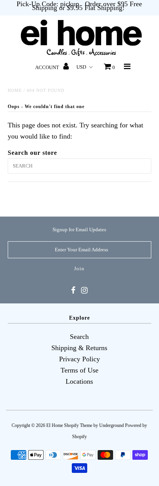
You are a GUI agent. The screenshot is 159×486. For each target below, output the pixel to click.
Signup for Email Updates (79, 229)
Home (15, 90)
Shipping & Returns (79, 348)
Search (79, 336)
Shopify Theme (78, 425)
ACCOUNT (47, 67)
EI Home (54, 425)
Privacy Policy (79, 359)
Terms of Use (79, 370)
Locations (79, 381)
